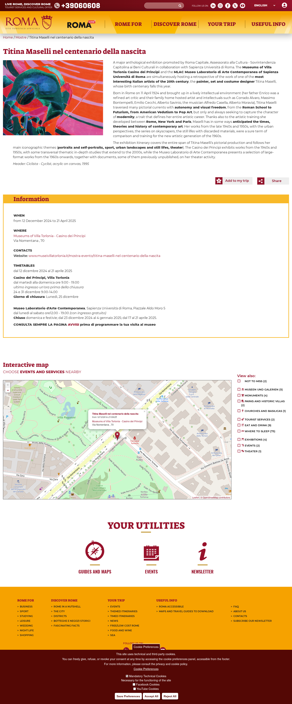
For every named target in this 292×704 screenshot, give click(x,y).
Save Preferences (128, 696)
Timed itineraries (122, 616)
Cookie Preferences (146, 647)
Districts (60, 616)
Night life (27, 630)
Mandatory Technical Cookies (147, 676)
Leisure (25, 620)
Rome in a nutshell (67, 606)
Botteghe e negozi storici (72, 620)
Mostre (21, 37)
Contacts (240, 616)
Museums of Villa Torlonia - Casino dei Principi (49, 236)
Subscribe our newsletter (252, 620)
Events (115, 606)
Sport (24, 611)
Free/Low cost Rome (124, 625)
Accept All (151, 696)
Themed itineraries (123, 611)
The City (59, 611)
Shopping (27, 635)
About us (239, 611)
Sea (112, 635)
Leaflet (195, 497)
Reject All (170, 696)
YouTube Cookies (148, 689)
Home (8, 37)
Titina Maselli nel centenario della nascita (115, 413)
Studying (26, 616)
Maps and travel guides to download (186, 611)
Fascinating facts (67, 625)
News (114, 620)
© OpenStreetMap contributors (215, 497)
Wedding (26, 625)
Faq (236, 606)
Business (26, 606)
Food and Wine (121, 630)
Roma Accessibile (171, 606)
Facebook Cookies (148, 685)
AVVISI (73, 324)
